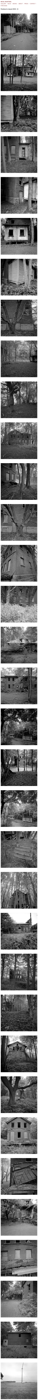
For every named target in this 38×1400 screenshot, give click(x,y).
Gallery (3, 3)
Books (15, 3)
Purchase (4, 5)
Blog (9, 3)
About (21, 3)
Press (26, 3)
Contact (33, 3)
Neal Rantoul (6, 1)
